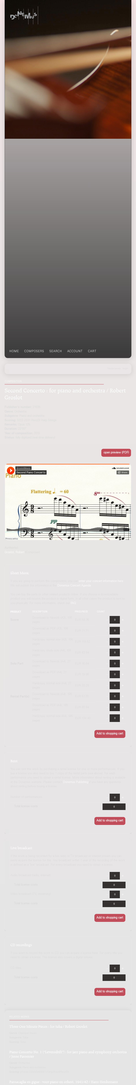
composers (34, 351)
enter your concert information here (101, 581)
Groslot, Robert (14, 552)
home (14, 351)
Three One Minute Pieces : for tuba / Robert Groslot (48, 1026)
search (55, 351)
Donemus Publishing (75, 782)
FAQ (73, 603)
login (125, 368)
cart (92, 351)
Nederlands (114, 368)
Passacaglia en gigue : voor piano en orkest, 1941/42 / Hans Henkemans (63, 1081)
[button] (116, 453)
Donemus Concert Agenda (74, 585)
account (75, 351)
